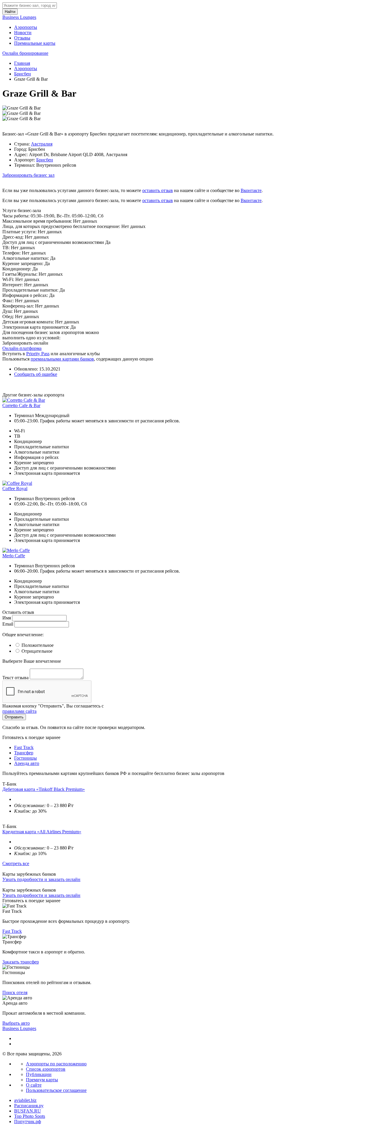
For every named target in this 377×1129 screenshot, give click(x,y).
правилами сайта (19, 711)
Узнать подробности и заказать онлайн (41, 879)
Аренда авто (26, 763)
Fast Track (24, 747)
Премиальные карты (34, 43)
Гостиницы (25, 758)
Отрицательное (37, 651)
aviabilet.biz (25, 1100)
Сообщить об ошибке (35, 374)
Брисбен (22, 73)
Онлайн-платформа (22, 348)
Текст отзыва (15, 677)
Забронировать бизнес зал (28, 175)
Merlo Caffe (13, 555)
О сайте (34, 1084)
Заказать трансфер (20, 961)
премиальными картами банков (62, 358)
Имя (6, 617)
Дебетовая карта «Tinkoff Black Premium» (43, 789)
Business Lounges (19, 17)
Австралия (41, 143)
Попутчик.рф (27, 1121)
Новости (23, 32)
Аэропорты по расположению (56, 1063)
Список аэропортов (45, 1069)
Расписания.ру (29, 1105)
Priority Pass (37, 353)
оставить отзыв (157, 190)
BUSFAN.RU (27, 1110)
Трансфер (23, 752)
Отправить (14, 717)
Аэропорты (25, 27)
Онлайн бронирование (25, 53)
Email (7, 624)
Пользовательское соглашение (56, 1090)
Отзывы (22, 37)
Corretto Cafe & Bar (21, 405)
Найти (10, 11)
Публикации (39, 1074)
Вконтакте (251, 190)
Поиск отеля (14, 992)
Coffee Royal (14, 488)
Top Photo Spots (29, 1116)
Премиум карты (42, 1079)
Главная (22, 63)
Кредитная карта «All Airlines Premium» (41, 831)
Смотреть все (15, 863)
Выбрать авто (16, 1023)
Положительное (38, 645)
